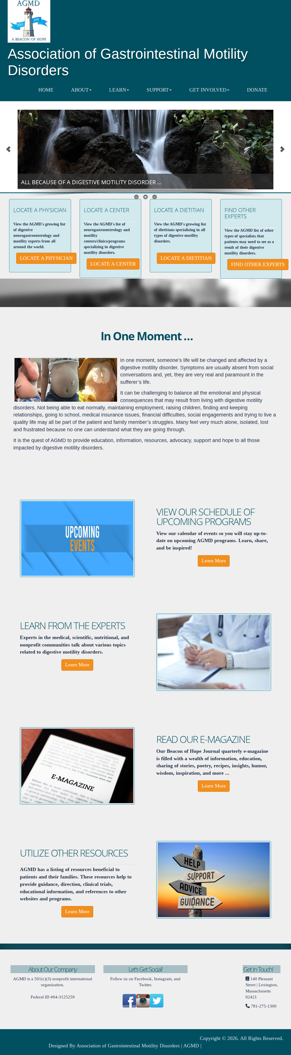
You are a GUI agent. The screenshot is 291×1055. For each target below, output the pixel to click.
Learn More (213, 560)
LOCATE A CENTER (106, 210)
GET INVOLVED (207, 90)
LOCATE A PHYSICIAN (39, 210)
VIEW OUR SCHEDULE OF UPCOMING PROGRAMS (205, 516)
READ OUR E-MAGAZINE (203, 739)
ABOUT (80, 90)
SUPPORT (158, 90)
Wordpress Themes (27, 1045)
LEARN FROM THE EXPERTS (72, 625)
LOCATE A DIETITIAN (179, 210)
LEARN (117, 90)
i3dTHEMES (222, 1045)
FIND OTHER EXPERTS (240, 213)
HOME (45, 90)
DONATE (257, 90)
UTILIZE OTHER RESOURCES (74, 852)
